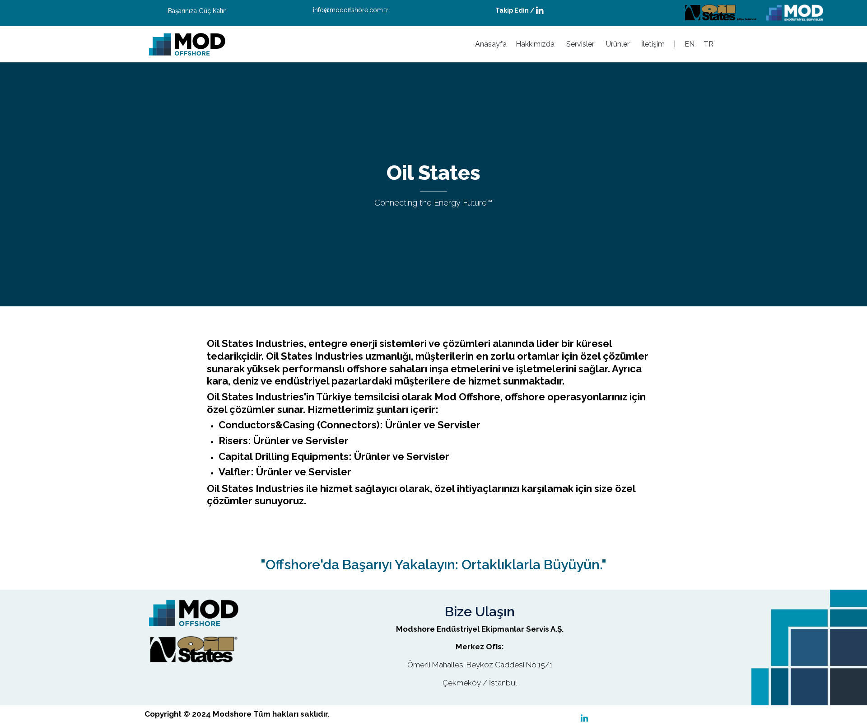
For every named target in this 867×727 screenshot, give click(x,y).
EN (690, 44)
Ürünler (617, 44)
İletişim (653, 44)
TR (708, 44)
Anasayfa (491, 44)
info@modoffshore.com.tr (350, 10)
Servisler (580, 44)
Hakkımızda (535, 44)
